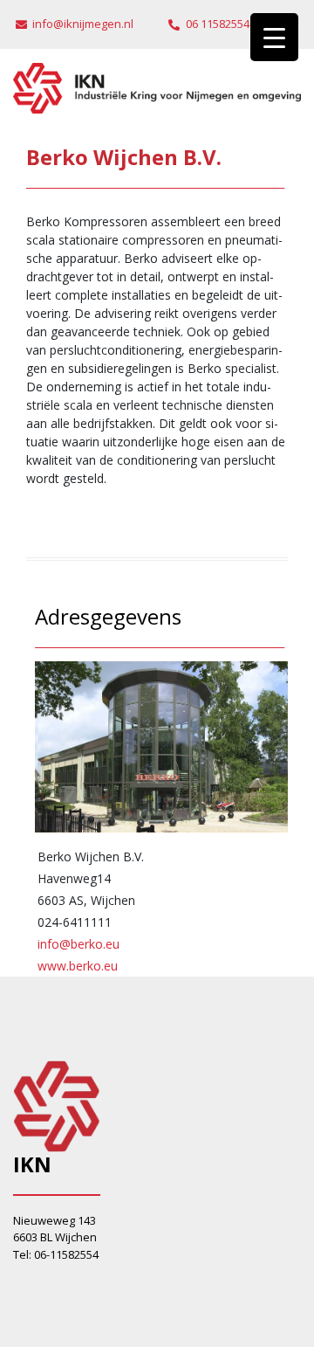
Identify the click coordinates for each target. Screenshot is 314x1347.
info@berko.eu (78, 944)
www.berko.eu (78, 965)
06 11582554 (217, 23)
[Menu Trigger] (274, 37)
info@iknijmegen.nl (82, 23)
